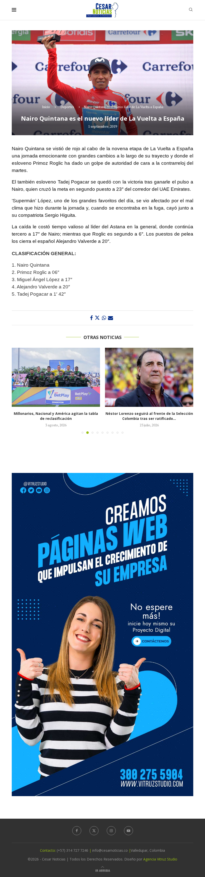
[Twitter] (94, 830)
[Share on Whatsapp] (104, 317)
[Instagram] (111, 830)
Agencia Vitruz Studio (160, 859)
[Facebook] (76, 830)
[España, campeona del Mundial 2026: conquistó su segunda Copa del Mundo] (149, 377)
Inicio (46, 107)
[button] (18, 390)
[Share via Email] (110, 317)
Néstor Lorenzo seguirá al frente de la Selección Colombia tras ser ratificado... (56, 416)
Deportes (67, 107)
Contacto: (48, 850)
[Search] (190, 10)
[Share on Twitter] (97, 317)
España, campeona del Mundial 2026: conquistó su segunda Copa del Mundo (149, 416)
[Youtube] (128, 830)
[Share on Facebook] (91, 317)
